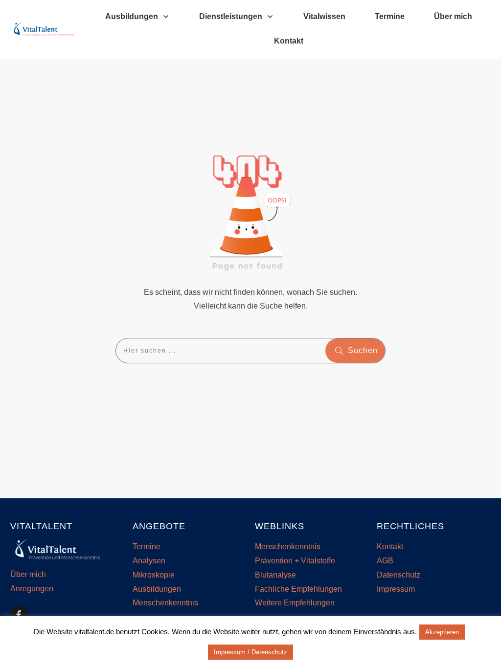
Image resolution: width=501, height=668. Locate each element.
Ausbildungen (157, 589)
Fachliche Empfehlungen (298, 589)
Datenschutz (398, 575)
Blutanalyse (275, 575)
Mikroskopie (154, 575)
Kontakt (390, 546)
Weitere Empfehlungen (295, 603)
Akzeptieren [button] (442, 632)
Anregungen (31, 588)
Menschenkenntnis (165, 603)
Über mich (28, 574)
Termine (146, 546)
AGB (385, 561)
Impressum (396, 589)
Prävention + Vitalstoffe (295, 561)
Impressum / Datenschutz (250, 652)
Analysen (149, 561)
